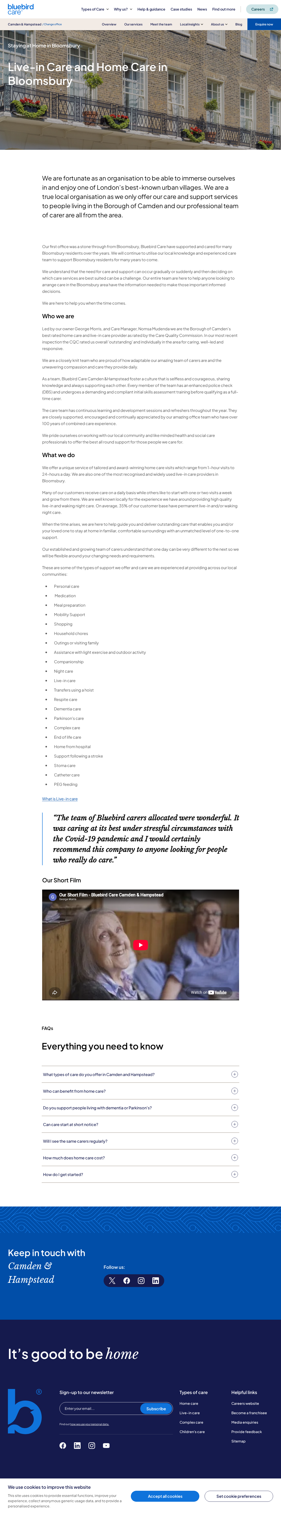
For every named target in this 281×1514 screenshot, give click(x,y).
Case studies (181, 9)
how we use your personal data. (89, 1424)
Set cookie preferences (238, 1496)
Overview (109, 24)
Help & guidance (151, 9)
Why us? (121, 9)
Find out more (223, 9)
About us (217, 24)
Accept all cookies (165, 1496)
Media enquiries (244, 1422)
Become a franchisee (249, 1412)
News (202, 9)
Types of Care (92, 9)
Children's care (192, 1431)
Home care (189, 1403)
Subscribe (156, 1408)
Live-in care (190, 1412)
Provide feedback (246, 1431)
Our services (133, 24)
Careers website (245, 1403)
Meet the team (161, 24)
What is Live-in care (60, 798)
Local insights (190, 24)
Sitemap (238, 1441)
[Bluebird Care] (21, 12)
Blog (238, 24)
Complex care (191, 1422)
